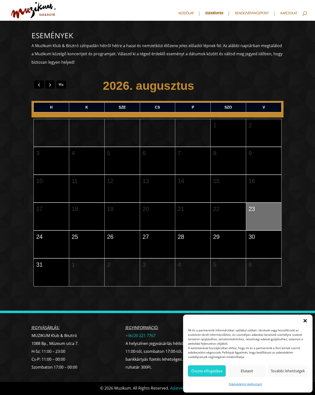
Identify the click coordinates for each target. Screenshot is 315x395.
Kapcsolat (288, 13)
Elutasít (247, 370)
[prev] (39, 84)
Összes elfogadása (206, 370)
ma (61, 84)
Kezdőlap (186, 13)
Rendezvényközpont (252, 13)
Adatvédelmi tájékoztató (245, 384)
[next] (50, 84)
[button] (305, 320)
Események (214, 13)
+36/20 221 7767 (141, 335)
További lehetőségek (288, 370)
